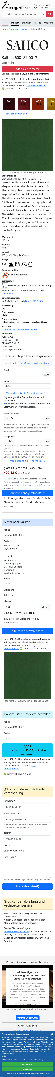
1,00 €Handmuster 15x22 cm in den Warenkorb (27, 750)
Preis (6, 541)
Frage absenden (26, 886)
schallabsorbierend (39, 322)
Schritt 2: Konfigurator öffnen (27, 493)
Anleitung (48, 22)
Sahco (24, 28)
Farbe (6, 381)
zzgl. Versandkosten (36, 85)
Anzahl (7, 370)
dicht (5, 315)
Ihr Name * (9, 800)
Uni (4, 308)
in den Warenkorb (27, 631)
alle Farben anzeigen (16, 113)
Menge (7, 601)
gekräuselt (10, 363)
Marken (15, 22)
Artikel (7, 529)
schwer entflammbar (11, 322)
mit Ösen (25, 363)
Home (5, 28)
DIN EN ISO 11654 (34, 301)
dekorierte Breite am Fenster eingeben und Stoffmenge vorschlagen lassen (27, 405)
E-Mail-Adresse (11, 813)
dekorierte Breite (11, 413)
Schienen (26, 22)
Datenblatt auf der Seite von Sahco (19, 329)
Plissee (37, 22)
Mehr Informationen (27, 1005)
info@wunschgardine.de (16, 931)
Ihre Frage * (10, 856)
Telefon (7, 832)
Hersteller (9, 556)
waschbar (25, 322)
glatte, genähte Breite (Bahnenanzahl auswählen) (24, 399)
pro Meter (27, 69)
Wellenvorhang (42, 363)
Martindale (7, 293)
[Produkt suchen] (49, 14)
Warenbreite (10, 589)
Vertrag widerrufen (27, 1017)
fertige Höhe (9, 436)
